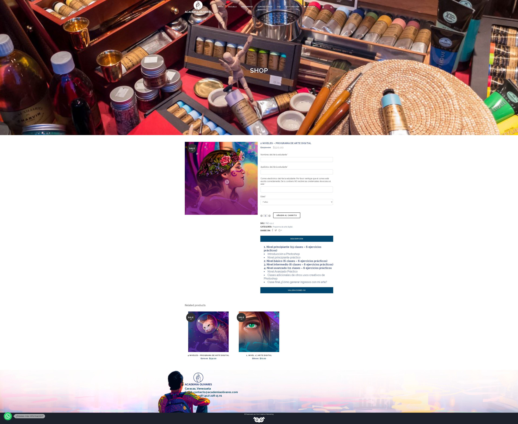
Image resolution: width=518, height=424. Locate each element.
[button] (8, 416)
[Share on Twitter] (276, 230)
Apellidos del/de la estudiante (278, 167)
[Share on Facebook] (272, 230)
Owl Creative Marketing (265, 414)
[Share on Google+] (280, 230)
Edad (267, 196)
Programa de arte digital (283, 227)
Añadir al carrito (287, 215)
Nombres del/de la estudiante (278, 155)
